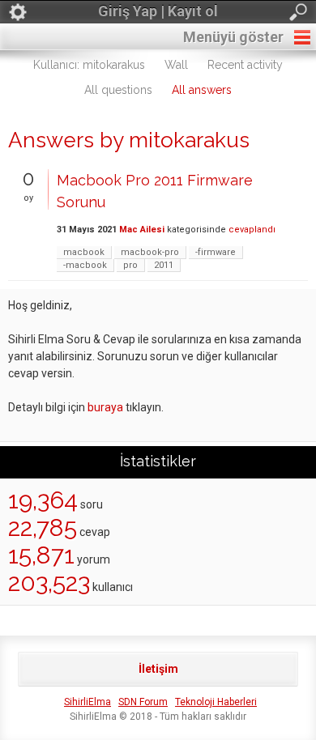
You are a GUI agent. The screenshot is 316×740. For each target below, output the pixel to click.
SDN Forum (143, 702)
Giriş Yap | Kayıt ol (158, 10)
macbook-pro (150, 252)
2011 (163, 265)
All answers (202, 89)
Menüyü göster (233, 36)
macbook (84, 252)
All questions (118, 89)
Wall (176, 64)
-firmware (215, 252)
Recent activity (245, 64)
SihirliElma (87, 702)
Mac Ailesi (141, 229)
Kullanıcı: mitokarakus (89, 64)
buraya (105, 407)
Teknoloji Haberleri (216, 702)
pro (130, 265)
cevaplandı (251, 229)
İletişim (158, 668)
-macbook (85, 265)
